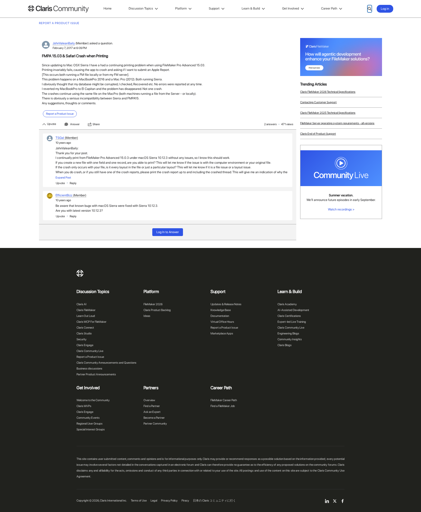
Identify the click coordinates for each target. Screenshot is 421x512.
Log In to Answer (167, 232)
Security (81, 339)
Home (108, 8)
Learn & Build (251, 8)
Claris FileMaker (86, 310)
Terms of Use (139, 500)
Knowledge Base (220, 310)
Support (214, 8)
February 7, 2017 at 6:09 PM (70, 48)
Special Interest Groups (91, 429)
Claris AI (81, 304)
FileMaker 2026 (153, 304)
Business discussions (89, 368)
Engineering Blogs (288, 333)
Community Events (88, 417)
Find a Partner (152, 406)
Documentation (219, 316)
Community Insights (289, 339)
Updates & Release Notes (225, 304)
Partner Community (155, 423)
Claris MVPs (84, 406)
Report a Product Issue (90, 357)
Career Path (329, 8)
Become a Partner (154, 417)
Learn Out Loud (86, 316)
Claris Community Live (90, 351)
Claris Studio (84, 333)
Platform (181, 8)
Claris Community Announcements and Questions (106, 362)
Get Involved (290, 8)
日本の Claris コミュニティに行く (214, 500)
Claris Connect (85, 327)
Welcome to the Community (93, 400)
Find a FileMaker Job (222, 406)
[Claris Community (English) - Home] (58, 8)
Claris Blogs (284, 345)
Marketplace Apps (221, 333)
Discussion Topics (141, 8)
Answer (75, 124)
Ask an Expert (152, 412)
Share (96, 124)
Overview (149, 400)
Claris (80, 273)
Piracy (185, 500)
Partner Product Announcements (96, 374)
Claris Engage (85, 345)
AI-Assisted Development (293, 310)
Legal (154, 500)
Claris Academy (287, 304)
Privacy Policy (169, 500)
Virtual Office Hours (222, 321)
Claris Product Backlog (157, 310)
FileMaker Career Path (223, 400)
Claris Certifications (289, 316)
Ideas (147, 316)
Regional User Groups (90, 423)
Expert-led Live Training (291, 321)
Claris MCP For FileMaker (91, 321)
